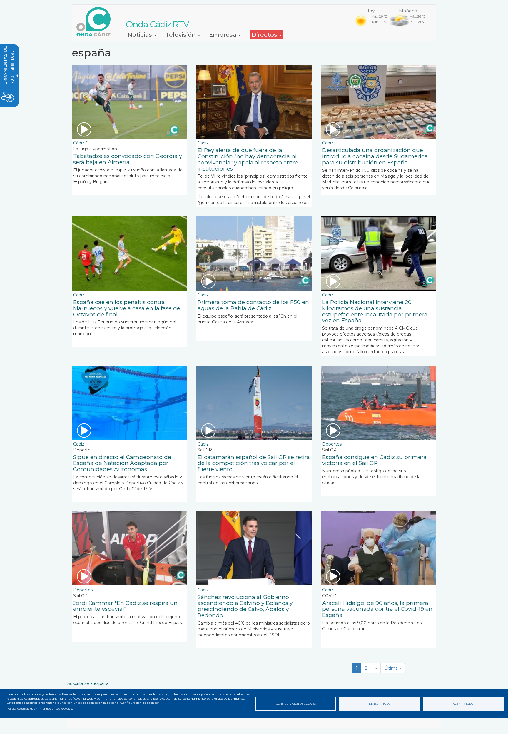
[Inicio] (95, 21)
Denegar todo (379, 703)
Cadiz (203, 143)
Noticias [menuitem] (140, 34)
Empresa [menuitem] (223, 34)
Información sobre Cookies (56, 708)
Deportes (332, 444)
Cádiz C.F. (83, 143)
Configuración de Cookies (296, 703)
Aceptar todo (463, 703)
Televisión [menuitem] (181, 34)
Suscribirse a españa (87, 683)
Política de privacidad (21, 708)
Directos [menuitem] (265, 34)
